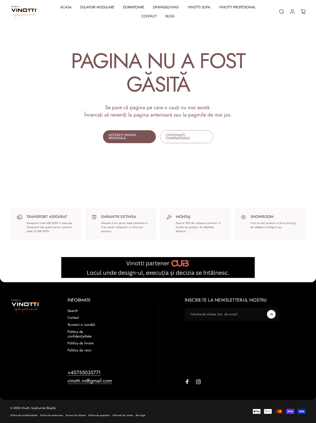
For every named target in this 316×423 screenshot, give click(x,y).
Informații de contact (122, 415)
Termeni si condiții (81, 324)
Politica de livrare (80, 343)
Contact (73, 317)
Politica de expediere (99, 415)
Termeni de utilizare (76, 415)
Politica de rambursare (51, 415)
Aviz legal (140, 415)
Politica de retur (79, 350)
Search (72, 310)
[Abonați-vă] (271, 314)
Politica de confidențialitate (79, 334)
